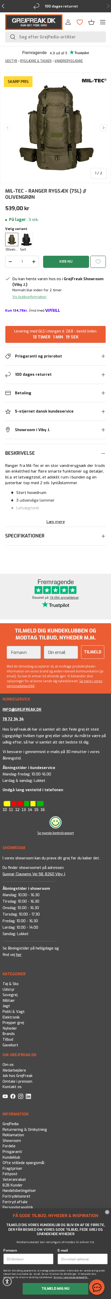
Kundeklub (11, 1157)
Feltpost (10, 1174)
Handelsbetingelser (19, 1190)
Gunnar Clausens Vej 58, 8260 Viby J (34, 874)
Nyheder (10, 1028)
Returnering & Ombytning (25, 1129)
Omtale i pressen (17, 1081)
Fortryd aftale (15, 1202)
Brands (9, 1034)
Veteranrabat (14, 1179)
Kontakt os (12, 1087)
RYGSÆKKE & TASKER (36, 61)
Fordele (9, 1146)
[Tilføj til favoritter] (98, 262)
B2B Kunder (13, 1185)
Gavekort (10, 1045)
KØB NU (66, 261)
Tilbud (8, 1039)
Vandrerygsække (68, 61)
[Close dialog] (107, 1212)
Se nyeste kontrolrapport (55, 833)
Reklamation (13, 1135)
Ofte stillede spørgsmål (23, 1162)
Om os (8, 1064)
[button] (91, 22)
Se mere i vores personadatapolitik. (71, 1277)
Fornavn (10, 1250)
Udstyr (9, 989)
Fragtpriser (12, 1168)
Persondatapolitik (18, 1207)
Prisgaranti (12, 1151)
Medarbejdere (14, 1070)
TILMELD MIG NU (55, 1288)
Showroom (12, 1140)
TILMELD (92, 652)
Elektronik (11, 1017)
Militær (9, 1000)
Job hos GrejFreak (18, 1076)
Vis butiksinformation (29, 297)
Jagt (6, 1006)
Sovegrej (10, 995)
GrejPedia (11, 1124)
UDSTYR (11, 61)
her (19, 954)
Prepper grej (13, 1022)
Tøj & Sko (11, 983)
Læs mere (55, 521)
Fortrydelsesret (16, 1196)
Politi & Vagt (14, 1011)
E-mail (63, 1250)
